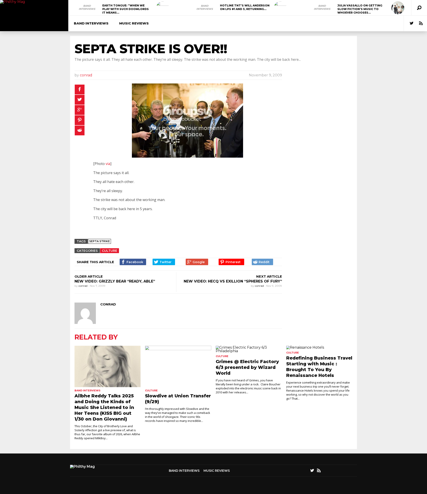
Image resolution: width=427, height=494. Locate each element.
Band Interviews (87, 7)
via (108, 163)
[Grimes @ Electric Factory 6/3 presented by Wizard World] (249, 349)
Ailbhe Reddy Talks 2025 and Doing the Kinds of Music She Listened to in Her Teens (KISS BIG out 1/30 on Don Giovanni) (104, 407)
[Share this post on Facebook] (80, 89)
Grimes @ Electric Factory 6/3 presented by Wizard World (247, 367)
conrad (86, 75)
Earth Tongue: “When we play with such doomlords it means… (125, 9)
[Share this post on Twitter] (80, 100)
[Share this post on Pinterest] (80, 120)
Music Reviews (134, 23)
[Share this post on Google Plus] (80, 110)
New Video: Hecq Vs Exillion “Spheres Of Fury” (233, 281)
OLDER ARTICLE (89, 276)
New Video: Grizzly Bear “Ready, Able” (115, 281)
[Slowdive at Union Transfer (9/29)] (178, 366)
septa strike (99, 241)
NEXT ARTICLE (269, 276)
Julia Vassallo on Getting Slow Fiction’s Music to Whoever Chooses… (359, 9)
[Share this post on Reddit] (80, 130)
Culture (109, 251)
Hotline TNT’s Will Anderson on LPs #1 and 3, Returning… (245, 7)
